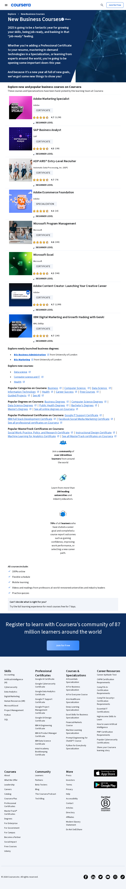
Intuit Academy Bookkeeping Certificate (42, 751)
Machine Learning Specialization (74, 732)
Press (68, 775)
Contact (69, 803)
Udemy (7, 851)
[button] (66, 19)
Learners (39, 775)
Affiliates (70, 817)
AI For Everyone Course (77, 694)
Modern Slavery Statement (73, 823)
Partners (39, 780)
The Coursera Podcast (45, 794)
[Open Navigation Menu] (6, 5)
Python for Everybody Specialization (76, 747)
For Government (11, 828)
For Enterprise (11, 823)
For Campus (9, 832)
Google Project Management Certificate (42, 710)
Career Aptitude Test (106, 674)
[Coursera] (21, 5)
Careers (8, 789)
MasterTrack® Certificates (10, 812)
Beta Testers (41, 784)
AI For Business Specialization (73, 688)
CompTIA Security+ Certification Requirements (105, 701)
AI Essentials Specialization (72, 681)
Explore (12, 14)
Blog (37, 789)
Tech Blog (39, 798)
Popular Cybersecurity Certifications (107, 741)
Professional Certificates (10, 805)
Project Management (14, 710)
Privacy (69, 789)
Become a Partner (12, 837)
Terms (69, 784)
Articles (69, 807)
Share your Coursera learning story (106, 749)
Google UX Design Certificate (43, 719)
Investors (70, 780)
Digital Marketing (12, 696)
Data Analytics (10, 691)
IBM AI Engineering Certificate (43, 727)
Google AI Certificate (44, 679)
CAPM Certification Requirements (105, 681)
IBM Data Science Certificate (43, 742)
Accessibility (72, 798)
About (7, 775)
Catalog (7, 794)
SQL (6, 719)
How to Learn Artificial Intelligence (107, 726)
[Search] (102, 5)
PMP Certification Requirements (105, 733)
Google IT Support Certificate (43, 701)
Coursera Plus (10, 798)
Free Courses (10, 846)
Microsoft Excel (11, 705)
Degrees (8, 818)
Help (68, 794)
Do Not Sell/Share (74, 829)
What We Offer (11, 780)
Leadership (9, 784)
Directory (70, 812)
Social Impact (10, 841)
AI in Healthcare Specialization (73, 701)
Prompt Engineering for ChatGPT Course (77, 739)
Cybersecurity (10, 687)
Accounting (9, 674)
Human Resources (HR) (14, 701)
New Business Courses (33, 14)
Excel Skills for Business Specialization (77, 716)
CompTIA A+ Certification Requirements (103, 690)
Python (7, 715)
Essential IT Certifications (103, 710)
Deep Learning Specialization (72, 708)
